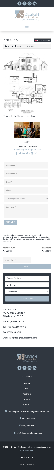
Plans (27, 388)
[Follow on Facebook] (19, 3)
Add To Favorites (43, 40)
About (27, 399)
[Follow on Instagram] (30, 3)
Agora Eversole (26, 450)
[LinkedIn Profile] (23, 153)
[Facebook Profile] (16, 153)
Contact (27, 404)
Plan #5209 (46, 249)
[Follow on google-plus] (35, 3)
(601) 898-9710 (17, 321)
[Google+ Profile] (28, 153)
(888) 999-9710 (19, 327)
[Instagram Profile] (36, 153)
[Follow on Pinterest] (24, 3)
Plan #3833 (9, 249)
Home (27, 383)
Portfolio (27, 394)
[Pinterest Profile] (32, 153)
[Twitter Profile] (20, 153)
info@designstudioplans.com (27, 149)
